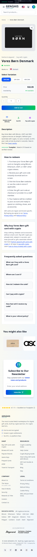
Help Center (24, 450)
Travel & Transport (8, 467)
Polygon (4, 520)
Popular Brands (7, 454)
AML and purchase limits (26, 495)
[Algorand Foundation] (11, 532)
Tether (18, 514)
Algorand (30, 520)
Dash (23, 520)
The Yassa (6, 484)
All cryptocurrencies (22, 511)
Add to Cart (18, 108)
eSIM (3, 464)
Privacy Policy (8, 215)
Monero (23, 517)
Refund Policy (21, 215)
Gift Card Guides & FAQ (26, 463)
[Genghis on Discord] (21, 550)
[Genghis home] (6, 416)
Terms (25, 213)
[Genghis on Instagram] (26, 550)
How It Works (6, 489)
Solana (4, 517)
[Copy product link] (32, 28)
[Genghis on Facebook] (32, 550)
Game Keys (5, 457)
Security (4, 492)
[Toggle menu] (4, 7)
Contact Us (5, 502)
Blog (21, 467)
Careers (4, 499)
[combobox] (18, 12)
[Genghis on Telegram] (10, 550)
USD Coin (26, 514)
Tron (28, 517)
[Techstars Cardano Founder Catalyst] (24, 532)
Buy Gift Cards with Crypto (8, 446)
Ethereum (11, 514)
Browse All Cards (7, 450)
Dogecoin (15, 517)
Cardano (12, 520)
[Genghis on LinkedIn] (16, 550)
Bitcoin (4, 514)
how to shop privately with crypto (20, 246)
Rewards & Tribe (7, 496)
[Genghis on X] (5, 550)
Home (4, 20)
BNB (32, 514)
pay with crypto (23, 244)
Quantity (5, 97)
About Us (5, 480)
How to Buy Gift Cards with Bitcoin (27, 458)
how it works (12, 143)
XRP (9, 517)
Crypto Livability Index (25, 446)
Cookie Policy (24, 491)
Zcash (18, 520)
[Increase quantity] (18, 101)
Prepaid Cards (6, 461)
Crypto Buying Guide (27, 454)
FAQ (21, 471)
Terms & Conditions (27, 480)
